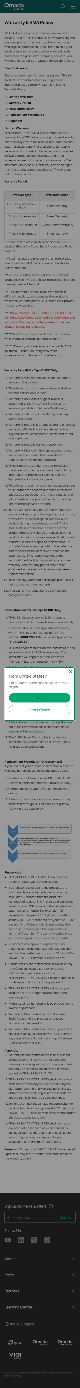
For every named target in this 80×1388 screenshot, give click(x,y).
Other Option (39, 709)
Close (70, 671)
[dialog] (40, 694)
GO (39, 697)
